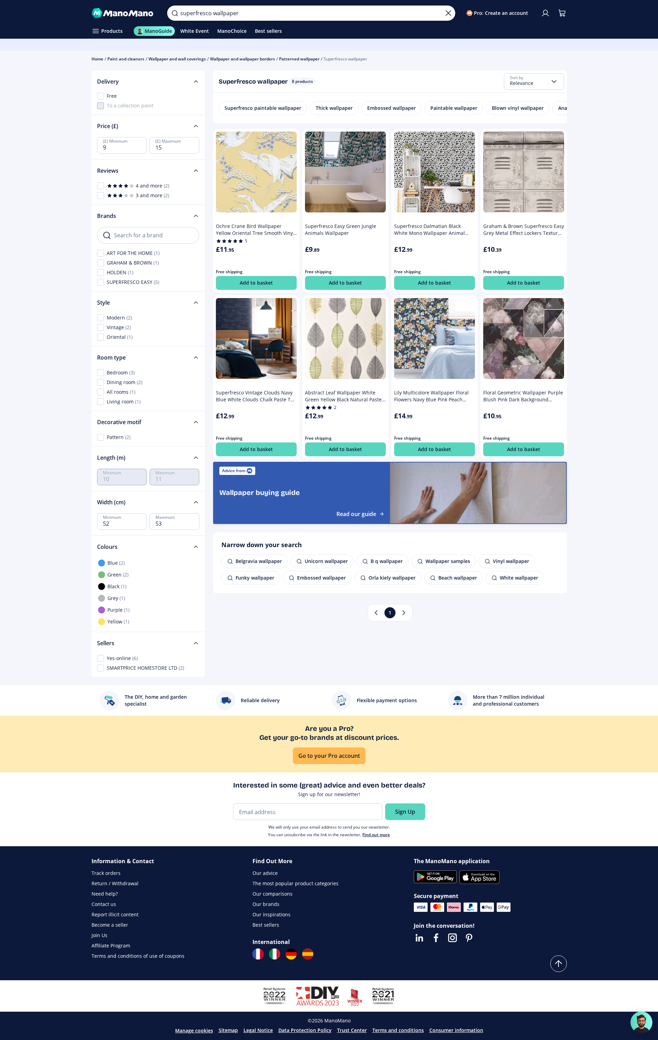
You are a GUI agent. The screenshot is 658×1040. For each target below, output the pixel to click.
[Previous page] (376, 612)
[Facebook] (435, 937)
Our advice (265, 873)
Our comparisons (272, 893)
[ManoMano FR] (258, 954)
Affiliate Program (111, 945)
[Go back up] (558, 963)
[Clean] (448, 13)
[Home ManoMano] (124, 13)
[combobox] (534, 81)
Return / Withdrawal (115, 883)
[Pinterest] (469, 937)
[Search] (175, 13)
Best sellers (265, 925)
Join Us (99, 935)
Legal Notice (258, 1030)
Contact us (104, 904)
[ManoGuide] (641, 1022)
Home (97, 59)
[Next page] (403, 612)
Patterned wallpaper (299, 59)
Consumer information (456, 1030)
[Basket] (562, 13)
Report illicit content (115, 914)
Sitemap (228, 1030)
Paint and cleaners (125, 59)
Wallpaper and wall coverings (177, 59)
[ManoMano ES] (307, 954)
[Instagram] (452, 937)
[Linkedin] (419, 937)
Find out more (376, 835)
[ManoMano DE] (291, 954)
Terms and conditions (398, 1030)
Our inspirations (271, 914)
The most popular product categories (295, 883)
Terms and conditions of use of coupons (138, 956)
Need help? (105, 893)
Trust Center (352, 1030)
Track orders (106, 873)
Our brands (265, 904)
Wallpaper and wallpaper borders (242, 59)
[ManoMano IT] (274, 954)
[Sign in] (545, 13)
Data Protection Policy (305, 1030)
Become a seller (110, 925)
